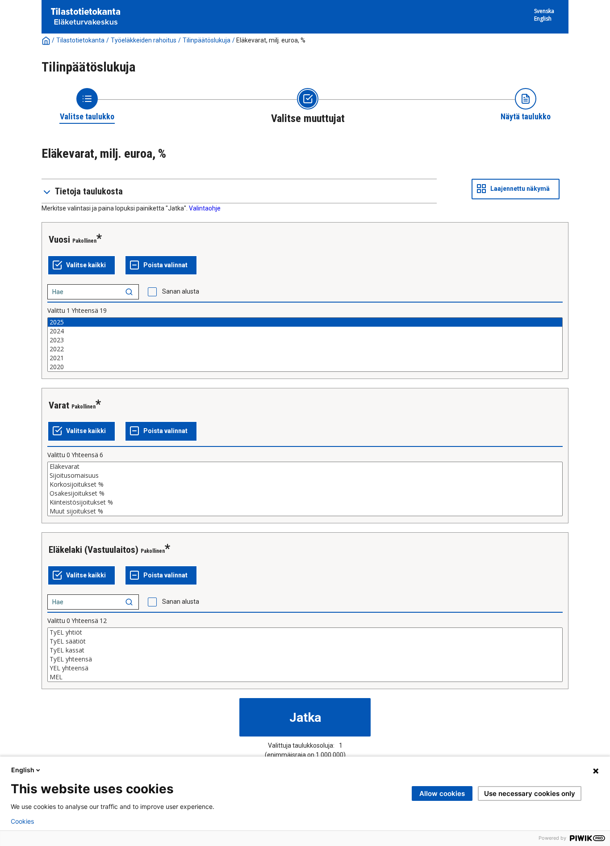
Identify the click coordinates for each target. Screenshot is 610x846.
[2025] (305, 322)
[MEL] (305, 677)
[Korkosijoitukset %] (305, 484)
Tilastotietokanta (80, 40)
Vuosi (59, 239)
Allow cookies (442, 793)
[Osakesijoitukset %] (305, 493)
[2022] (305, 349)
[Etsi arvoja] (129, 291)
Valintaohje (205, 208)
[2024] (305, 331)
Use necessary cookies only (529, 793)
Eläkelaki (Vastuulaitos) (93, 549)
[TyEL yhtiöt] (305, 632)
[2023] (305, 340)
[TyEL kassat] (305, 650)
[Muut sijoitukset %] (305, 511)
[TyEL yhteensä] (305, 659)
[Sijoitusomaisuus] (305, 475)
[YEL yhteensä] (305, 668)
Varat (59, 405)
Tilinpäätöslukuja (206, 40)
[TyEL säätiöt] (305, 641)
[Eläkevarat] (305, 466)
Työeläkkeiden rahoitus (143, 40)
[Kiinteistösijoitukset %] (305, 502)
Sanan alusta (180, 291)
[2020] (305, 366)
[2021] (305, 358)
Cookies (22, 821)
